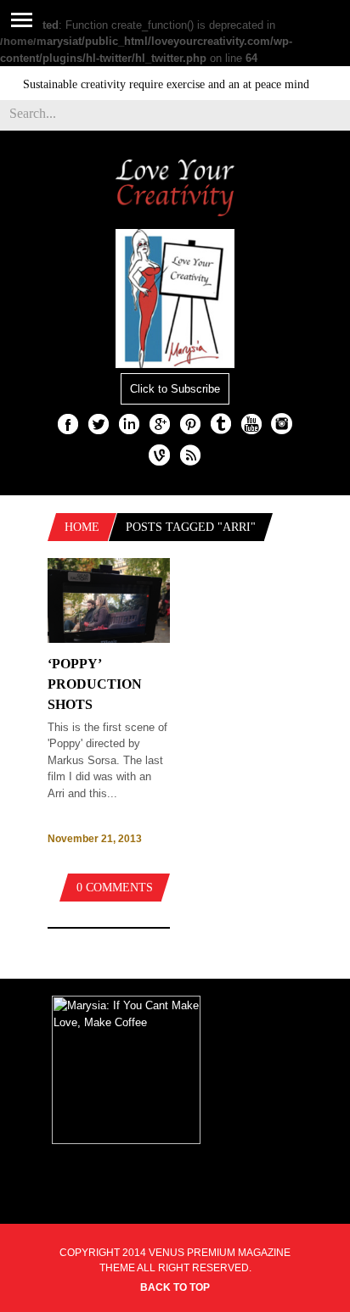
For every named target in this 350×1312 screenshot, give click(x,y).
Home (82, 527)
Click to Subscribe (175, 388)
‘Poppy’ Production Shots (95, 684)
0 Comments (114, 887)
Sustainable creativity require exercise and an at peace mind (159, 84)
